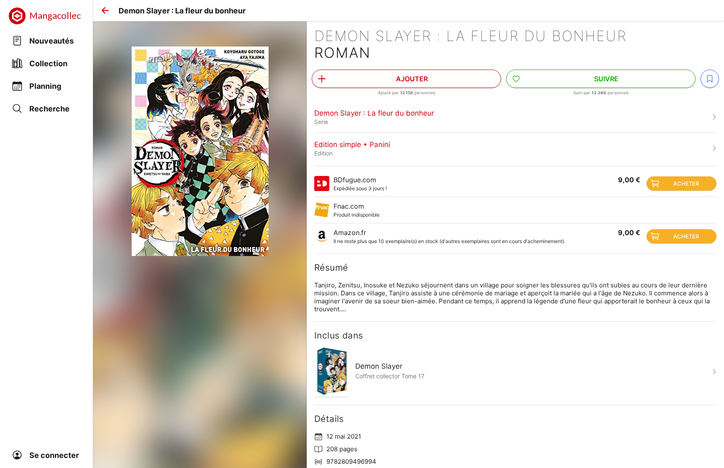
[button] (105, 10)
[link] (515, 117)
